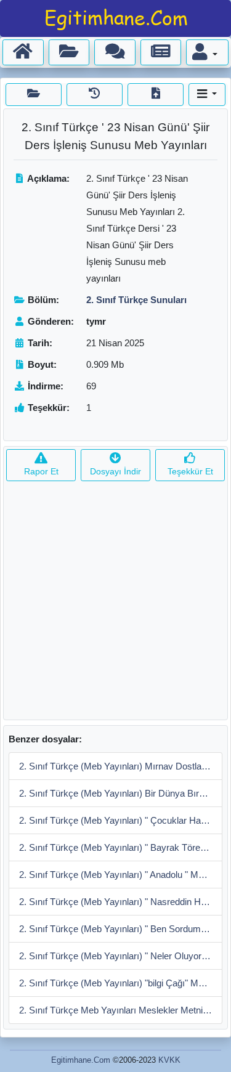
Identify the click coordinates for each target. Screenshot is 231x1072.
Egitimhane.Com (80, 1060)
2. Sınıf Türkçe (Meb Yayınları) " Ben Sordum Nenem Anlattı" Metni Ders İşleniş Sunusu (120, 929)
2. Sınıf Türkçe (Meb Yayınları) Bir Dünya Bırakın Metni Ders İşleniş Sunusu (120, 793)
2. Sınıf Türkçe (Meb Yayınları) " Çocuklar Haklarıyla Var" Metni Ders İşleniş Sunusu (120, 820)
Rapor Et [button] (41, 471)
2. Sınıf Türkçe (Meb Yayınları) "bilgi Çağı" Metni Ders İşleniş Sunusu (120, 983)
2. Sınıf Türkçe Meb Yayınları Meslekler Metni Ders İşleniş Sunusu (120, 1010)
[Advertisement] (115, 604)
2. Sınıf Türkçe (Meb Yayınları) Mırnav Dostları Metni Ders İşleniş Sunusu (120, 766)
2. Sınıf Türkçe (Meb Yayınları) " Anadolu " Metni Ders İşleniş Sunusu (120, 874)
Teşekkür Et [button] (190, 471)
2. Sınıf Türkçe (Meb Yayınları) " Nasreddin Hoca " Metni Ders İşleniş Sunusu (120, 901)
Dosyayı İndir (115, 471)
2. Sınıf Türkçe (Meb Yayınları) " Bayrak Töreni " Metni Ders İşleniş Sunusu (120, 847)
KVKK (169, 1060)
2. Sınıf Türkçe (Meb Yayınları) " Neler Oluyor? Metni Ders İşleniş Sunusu (120, 956)
